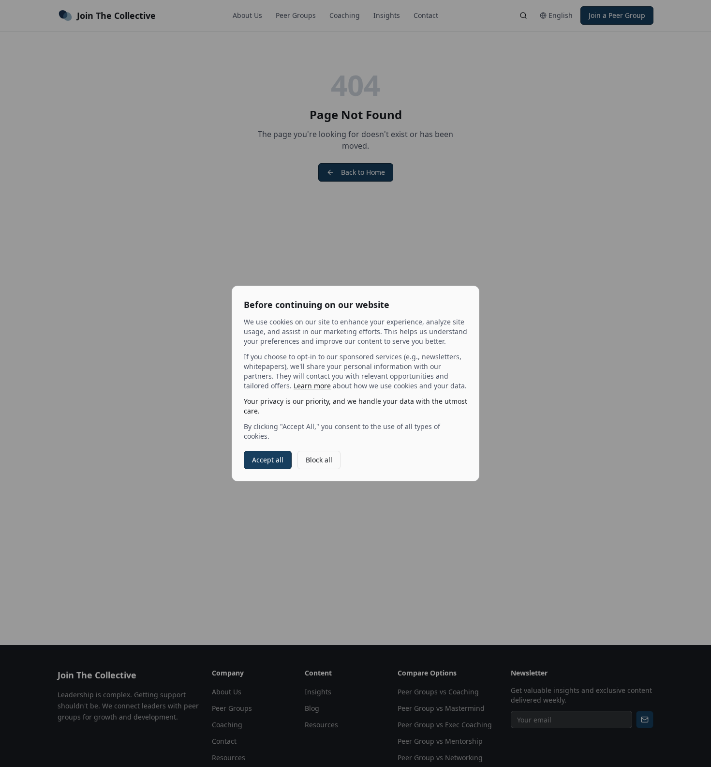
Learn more (312, 385)
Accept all (267, 459)
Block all (319, 459)
